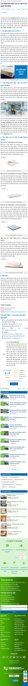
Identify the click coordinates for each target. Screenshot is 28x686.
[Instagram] (17, 657)
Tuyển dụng (3, 644)
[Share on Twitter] (23, 389)
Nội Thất (3, 628)
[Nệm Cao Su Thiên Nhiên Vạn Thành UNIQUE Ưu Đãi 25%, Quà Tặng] (4, 511)
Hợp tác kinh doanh (19, 622)
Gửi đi (14, 612)
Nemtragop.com (18, 644)
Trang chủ (4, 1)
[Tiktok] (10, 657)
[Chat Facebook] (25, 676)
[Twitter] (24, 657)
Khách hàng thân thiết (19, 621)
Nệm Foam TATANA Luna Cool (14, 531)
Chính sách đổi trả (19, 628)
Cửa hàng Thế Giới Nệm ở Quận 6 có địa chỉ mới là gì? (17, 455)
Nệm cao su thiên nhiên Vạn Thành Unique (17, 509)
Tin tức (8, 1)
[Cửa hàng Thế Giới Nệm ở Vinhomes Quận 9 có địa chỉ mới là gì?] (5, 426)
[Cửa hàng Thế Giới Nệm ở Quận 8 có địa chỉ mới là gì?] (5, 441)
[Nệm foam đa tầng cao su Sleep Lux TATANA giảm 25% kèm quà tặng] (4, 504)
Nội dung (4, 12)
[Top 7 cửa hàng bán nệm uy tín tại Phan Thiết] (5, 418)
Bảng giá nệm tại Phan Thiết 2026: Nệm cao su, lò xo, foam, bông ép (18, 411)
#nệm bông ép (12, 487)
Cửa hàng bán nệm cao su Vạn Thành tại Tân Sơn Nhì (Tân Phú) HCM (17, 396)
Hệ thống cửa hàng (5, 648)
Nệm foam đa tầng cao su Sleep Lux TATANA (15, 502)
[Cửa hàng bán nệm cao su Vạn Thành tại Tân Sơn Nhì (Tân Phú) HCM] (5, 396)
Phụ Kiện (3, 626)
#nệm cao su (19, 484)
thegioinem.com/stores (15, 590)
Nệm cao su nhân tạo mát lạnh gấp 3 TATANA (15, 524)
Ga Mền (2, 622)
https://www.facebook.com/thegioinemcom (12, 334)
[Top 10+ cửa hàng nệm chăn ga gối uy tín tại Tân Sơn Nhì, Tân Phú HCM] (5, 404)
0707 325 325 (19, 324)
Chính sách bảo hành (19, 624)
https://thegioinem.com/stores (9, 330)
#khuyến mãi (4, 477)
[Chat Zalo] (25, 672)
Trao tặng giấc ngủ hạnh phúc (7, 599)
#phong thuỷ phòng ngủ (7, 479)
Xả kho (2, 630)
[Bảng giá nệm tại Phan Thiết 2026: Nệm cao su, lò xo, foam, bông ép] (5, 411)
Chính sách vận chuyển (20, 626)
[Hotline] (25, 680)
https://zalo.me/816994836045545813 (15, 336)
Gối (1, 624)
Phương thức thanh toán (20, 630)
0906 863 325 (18, 326)
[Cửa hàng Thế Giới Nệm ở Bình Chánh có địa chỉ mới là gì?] (5, 448)
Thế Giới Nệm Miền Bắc (20, 650)
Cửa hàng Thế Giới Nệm (16, 1)
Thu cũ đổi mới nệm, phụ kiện (7, 597)
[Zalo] (3, 657)
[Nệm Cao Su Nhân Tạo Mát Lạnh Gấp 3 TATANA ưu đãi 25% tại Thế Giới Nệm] (4, 526)
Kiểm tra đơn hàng (19, 634)
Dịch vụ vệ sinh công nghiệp (5, 633)
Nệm (2, 621)
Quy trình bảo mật (19, 632)
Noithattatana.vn (18, 648)
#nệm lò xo (4, 487)
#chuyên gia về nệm (19, 479)
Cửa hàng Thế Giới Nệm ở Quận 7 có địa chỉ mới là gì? (17, 462)
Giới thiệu (3, 642)
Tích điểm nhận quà (5, 601)
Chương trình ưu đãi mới (6, 595)
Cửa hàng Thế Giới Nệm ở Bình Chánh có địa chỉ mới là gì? (17, 447)
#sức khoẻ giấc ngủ (14, 477)
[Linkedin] (20, 657)
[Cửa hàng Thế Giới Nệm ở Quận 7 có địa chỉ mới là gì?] (5, 463)
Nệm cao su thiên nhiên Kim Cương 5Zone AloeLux (17, 517)
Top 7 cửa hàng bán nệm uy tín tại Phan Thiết (17, 418)
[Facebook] (7, 657)
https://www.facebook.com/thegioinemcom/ (15, 312)
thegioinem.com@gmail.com (13, 338)
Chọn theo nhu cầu (5, 619)
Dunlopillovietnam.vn (19, 642)
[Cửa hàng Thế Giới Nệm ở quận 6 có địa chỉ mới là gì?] (5, 455)
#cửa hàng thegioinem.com (7, 484)
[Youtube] (14, 657)
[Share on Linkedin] (25, 389)
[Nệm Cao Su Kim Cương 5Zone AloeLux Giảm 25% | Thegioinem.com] (4, 519)
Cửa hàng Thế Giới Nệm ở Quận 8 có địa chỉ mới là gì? (17, 440)
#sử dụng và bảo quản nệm (7, 482)
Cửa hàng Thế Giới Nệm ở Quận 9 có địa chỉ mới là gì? (17, 433)
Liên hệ (2, 646)
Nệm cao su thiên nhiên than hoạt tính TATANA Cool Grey (16, 494)
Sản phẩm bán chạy (5, 636)
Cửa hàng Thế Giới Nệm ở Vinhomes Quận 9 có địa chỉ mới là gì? (18, 426)
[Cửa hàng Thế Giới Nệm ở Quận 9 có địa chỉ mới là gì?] (5, 433)
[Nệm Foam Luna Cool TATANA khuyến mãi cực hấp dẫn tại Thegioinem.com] (4, 534)
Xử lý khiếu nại (18, 619)
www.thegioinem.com (10, 308)
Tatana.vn (17, 646)
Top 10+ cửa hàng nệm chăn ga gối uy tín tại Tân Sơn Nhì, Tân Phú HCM (18, 403)
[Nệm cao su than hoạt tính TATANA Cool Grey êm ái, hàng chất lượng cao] (4, 496)
